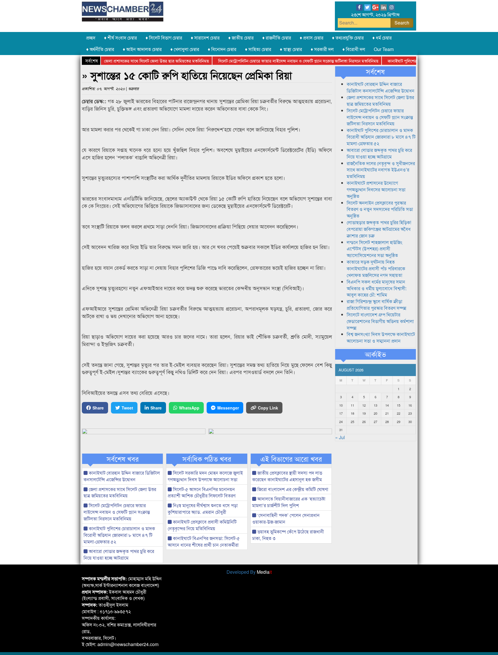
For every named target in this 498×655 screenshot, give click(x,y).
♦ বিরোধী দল (353, 49)
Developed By (249, 572)
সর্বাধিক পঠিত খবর (206, 459)
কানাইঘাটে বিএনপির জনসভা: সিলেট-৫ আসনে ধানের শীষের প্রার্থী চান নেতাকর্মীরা (204, 541)
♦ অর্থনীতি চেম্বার (100, 49)
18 (352, 413)
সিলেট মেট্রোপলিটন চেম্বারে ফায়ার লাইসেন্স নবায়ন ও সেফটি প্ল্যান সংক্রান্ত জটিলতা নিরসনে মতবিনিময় (287, 61)
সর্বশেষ (375, 71)
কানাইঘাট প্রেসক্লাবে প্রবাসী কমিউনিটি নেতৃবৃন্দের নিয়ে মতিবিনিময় (202, 525)
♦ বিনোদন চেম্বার (222, 49)
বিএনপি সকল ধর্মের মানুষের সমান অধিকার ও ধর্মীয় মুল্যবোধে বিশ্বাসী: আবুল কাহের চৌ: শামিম (377, 288)
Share (98, 408)
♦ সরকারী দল (322, 49)
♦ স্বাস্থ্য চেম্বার (291, 49)
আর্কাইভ (375, 354)
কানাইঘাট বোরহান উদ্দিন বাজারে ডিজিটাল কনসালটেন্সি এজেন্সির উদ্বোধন (122, 476)
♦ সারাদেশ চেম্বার (205, 37)
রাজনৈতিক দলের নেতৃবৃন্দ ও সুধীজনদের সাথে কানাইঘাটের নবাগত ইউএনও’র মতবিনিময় (381, 170)
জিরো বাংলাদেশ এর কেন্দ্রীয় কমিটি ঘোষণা (292, 489)
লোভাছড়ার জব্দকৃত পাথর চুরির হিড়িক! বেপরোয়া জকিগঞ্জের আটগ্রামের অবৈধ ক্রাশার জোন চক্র (379, 229)
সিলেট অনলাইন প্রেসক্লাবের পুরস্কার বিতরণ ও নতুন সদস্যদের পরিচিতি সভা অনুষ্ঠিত (380, 209)
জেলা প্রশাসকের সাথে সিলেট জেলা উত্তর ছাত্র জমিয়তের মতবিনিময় (145, 61)
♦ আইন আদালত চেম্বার (142, 49)
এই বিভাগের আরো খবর (291, 459)
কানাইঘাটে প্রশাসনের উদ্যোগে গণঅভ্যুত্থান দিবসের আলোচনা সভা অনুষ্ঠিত (376, 189)
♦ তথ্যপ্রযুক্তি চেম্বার (348, 37)
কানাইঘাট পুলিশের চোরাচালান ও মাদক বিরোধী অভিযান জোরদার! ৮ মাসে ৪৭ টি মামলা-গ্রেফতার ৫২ (119, 535)
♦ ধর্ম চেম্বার (382, 37)
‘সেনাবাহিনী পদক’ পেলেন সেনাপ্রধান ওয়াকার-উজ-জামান (286, 518)
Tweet (127, 408)
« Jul (340, 437)
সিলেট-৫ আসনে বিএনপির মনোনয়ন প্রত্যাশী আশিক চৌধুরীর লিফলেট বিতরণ (201, 492)
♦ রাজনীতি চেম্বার (276, 37)
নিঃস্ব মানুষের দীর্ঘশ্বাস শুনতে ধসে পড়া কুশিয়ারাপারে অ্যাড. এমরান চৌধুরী (203, 508)
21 (387, 413)
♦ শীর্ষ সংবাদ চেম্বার (120, 37)
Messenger (228, 408)
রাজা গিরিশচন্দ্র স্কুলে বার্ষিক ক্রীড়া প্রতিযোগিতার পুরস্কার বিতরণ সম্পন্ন (376, 304)
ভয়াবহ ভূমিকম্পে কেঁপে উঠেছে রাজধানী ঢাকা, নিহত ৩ (288, 534)
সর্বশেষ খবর (123, 459)
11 (352, 405)
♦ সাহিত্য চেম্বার (258, 49)
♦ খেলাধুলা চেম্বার (184, 49)
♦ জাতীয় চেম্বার (241, 37)
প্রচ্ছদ (90, 37)
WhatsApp (189, 408)
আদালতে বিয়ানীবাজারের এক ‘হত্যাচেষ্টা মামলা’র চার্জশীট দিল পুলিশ (288, 502)
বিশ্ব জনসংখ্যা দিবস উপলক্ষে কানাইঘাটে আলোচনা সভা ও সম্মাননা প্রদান (381, 337)
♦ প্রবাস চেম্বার (311, 37)
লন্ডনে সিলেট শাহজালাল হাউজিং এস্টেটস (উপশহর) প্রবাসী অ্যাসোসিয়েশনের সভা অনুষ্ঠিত (374, 249)
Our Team (384, 49)
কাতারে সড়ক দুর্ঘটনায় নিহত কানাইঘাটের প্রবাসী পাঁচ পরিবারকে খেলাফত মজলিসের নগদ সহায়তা (376, 268)
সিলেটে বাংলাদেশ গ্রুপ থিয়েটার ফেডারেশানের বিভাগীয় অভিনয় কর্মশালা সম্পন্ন (380, 321)
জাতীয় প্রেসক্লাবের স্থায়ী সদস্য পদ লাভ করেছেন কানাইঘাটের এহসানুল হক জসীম (287, 476)
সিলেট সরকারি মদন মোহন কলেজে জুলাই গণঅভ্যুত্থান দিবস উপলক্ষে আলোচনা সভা (205, 476)
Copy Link (268, 408)
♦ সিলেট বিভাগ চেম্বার (164, 37)
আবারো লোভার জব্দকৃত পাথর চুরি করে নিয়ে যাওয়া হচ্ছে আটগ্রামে (119, 554)
